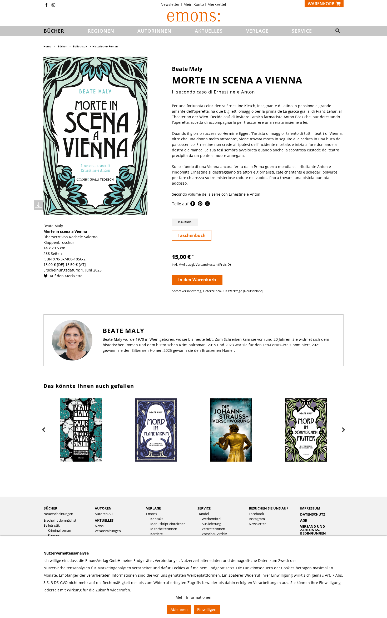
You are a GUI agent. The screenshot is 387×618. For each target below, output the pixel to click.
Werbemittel (211, 519)
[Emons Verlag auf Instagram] (53, 5)
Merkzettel (216, 4)
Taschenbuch (192, 235)
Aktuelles (104, 520)
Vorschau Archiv (214, 534)
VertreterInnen (213, 529)
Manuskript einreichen (168, 524)
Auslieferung (211, 524)
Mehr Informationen (193, 597)
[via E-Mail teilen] (207, 204)
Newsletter (170, 4)
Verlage (153, 508)
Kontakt (156, 519)
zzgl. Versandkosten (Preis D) (209, 264)
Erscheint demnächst (59, 520)
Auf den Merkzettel (66, 275)
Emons (151, 514)
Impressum (310, 508)
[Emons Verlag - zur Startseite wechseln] (193, 17)
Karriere (156, 534)
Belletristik (80, 46)
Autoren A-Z (104, 514)
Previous (43, 430)
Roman (53, 535)
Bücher (62, 46)
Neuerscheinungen (58, 514)
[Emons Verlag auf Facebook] (46, 5)
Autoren (103, 508)
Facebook (256, 514)
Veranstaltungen (108, 531)
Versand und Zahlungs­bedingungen (313, 530)
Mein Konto (193, 4)
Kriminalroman (59, 530)
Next (343, 430)
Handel (203, 514)
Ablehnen (179, 609)
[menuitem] (172, 4)
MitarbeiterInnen (163, 529)
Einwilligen (206, 609)
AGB (303, 520)
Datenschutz (312, 514)
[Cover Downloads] (38, 205)
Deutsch (184, 222)
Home (47, 46)
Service (204, 508)
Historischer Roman (105, 46)
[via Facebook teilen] (193, 204)
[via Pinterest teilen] (200, 204)
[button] (336, 31)
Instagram (257, 519)
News (99, 526)
